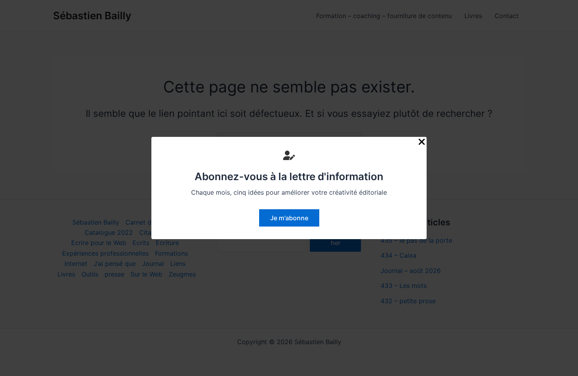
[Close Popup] (422, 142)
